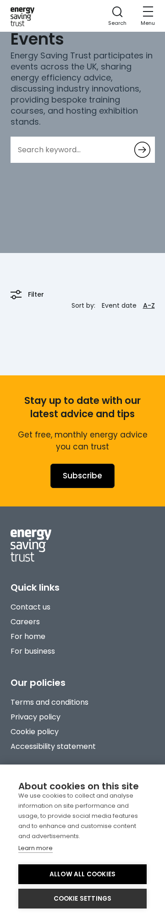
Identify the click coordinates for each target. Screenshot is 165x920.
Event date (119, 305)
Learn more (35, 848)
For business (33, 651)
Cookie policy (35, 731)
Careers (25, 621)
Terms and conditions (49, 702)
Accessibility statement (53, 746)
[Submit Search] (142, 150)
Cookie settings (83, 898)
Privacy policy (35, 717)
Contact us (30, 607)
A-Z (149, 305)
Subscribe (82, 475)
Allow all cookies (83, 874)
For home (28, 636)
